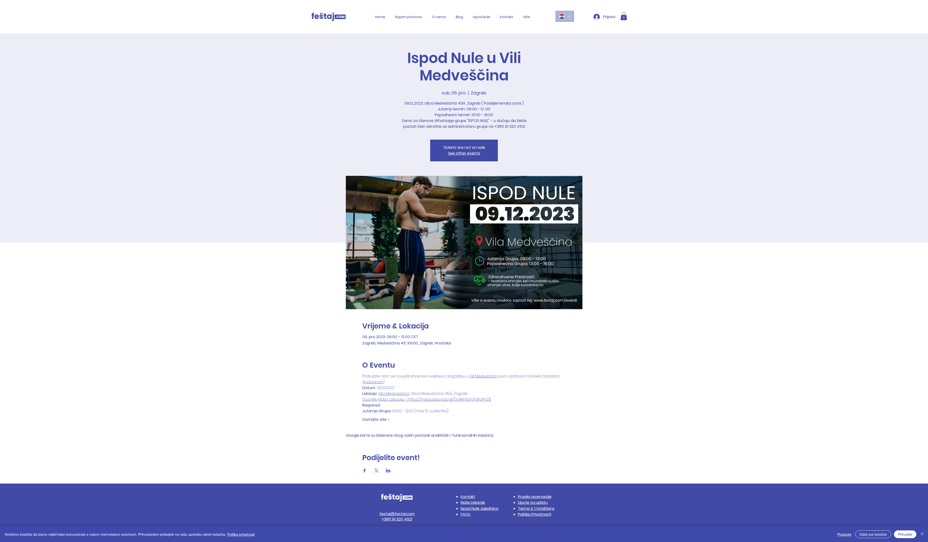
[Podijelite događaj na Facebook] (364, 470)
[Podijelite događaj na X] (376, 470)
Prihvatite (905, 534)
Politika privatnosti (241, 534)
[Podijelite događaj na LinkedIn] (388, 470)
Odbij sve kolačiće (873, 534)
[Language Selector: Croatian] (565, 16)
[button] (623, 16)
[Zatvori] (922, 534)
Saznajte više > (375, 419)
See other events (464, 153)
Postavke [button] (844, 534)
